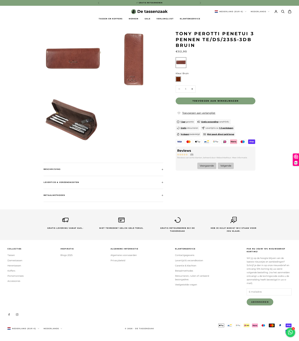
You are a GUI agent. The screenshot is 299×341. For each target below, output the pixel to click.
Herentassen (14, 265)
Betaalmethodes (184, 270)
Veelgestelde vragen (186, 284)
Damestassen (14, 260)
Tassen (11, 255)
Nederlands (258, 11)
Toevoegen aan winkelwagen (215, 101)
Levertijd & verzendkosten (189, 260)
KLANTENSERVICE (190, 19)
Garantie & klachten (185, 265)
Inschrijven (264, 330)
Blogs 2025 (66, 255)
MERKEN (133, 19)
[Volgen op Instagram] (17, 314)
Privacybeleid (118, 260)
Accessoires (13, 281)
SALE (147, 19)
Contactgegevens (184, 255)
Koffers (11, 270)
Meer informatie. (239, 157)
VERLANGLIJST (165, 19)
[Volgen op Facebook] (9, 314)
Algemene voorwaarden (124, 255)
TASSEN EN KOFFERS (111, 19)
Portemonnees (15, 275)
